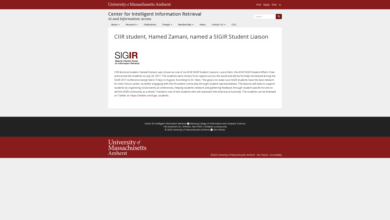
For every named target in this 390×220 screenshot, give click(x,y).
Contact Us (218, 24)
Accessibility (276, 154)
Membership (185, 24)
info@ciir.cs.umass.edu (216, 126)
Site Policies (219, 129)
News (203, 24)
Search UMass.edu (280, 5)
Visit (258, 4)
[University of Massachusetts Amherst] (151, 147)
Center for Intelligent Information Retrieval (165, 123)
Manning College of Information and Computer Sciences (218, 123)
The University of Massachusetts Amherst (139, 4)
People (166, 24)
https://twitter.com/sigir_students (149, 95)
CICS (234, 24)
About (114, 24)
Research (131, 24)
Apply (266, 4)
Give (274, 4)
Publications (150, 24)
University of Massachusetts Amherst (191, 129)
